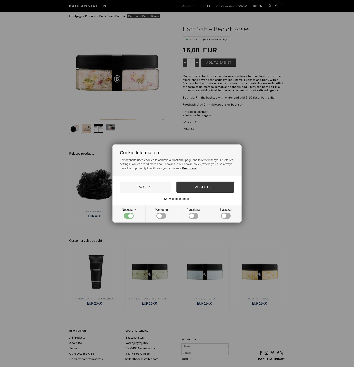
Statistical (225, 209)
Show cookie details (177, 198)
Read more (189, 168)
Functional (193, 209)
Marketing (161, 209)
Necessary (129, 209)
